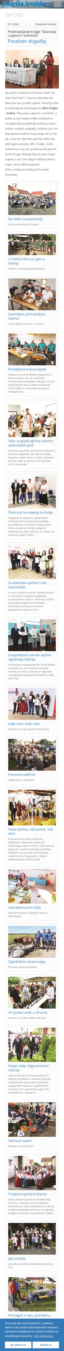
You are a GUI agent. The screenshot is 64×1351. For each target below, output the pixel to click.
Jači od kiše (17, 1258)
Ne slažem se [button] (18, 1344)
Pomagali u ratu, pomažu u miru (29, 1317)
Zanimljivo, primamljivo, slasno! (27, 316)
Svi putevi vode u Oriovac (28, 1012)
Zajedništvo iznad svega (26, 961)
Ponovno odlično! (21, 774)
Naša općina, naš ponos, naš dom (30, 831)
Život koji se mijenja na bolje (30, 512)
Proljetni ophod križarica (27, 1194)
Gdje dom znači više (24, 723)
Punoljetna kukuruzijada (27, 369)
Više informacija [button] (43, 1336)
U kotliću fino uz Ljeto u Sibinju (26, 261)
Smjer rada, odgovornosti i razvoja (29, 1067)
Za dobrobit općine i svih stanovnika (27, 585)
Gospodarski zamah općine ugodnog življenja (29, 657)
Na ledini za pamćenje (25, 219)
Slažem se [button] (46, 1344)
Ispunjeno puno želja (24, 907)
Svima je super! (20, 1140)
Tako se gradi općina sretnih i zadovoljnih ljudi (31, 443)
